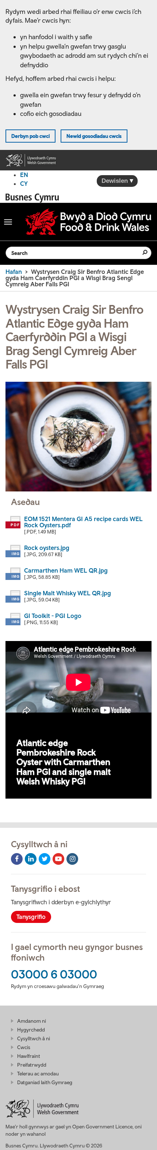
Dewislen (116, 180)
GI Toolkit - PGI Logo (52, 615)
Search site (140, 252)
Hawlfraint (28, 1056)
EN (24, 174)
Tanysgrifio (31, 916)
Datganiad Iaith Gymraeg (44, 1082)
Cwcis (23, 1047)
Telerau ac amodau (38, 1074)
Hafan (13, 271)
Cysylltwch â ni (33, 1038)
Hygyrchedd (31, 1030)
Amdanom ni (31, 1021)
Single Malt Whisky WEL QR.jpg (67, 593)
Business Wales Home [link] (34, 198)
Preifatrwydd (31, 1065)
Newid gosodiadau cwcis (94, 136)
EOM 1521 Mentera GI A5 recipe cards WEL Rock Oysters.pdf (83, 522)
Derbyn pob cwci (30, 136)
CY (24, 183)
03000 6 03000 (54, 974)
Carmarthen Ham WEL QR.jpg (66, 570)
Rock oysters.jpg (46, 547)
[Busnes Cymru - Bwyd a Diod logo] (88, 221)
